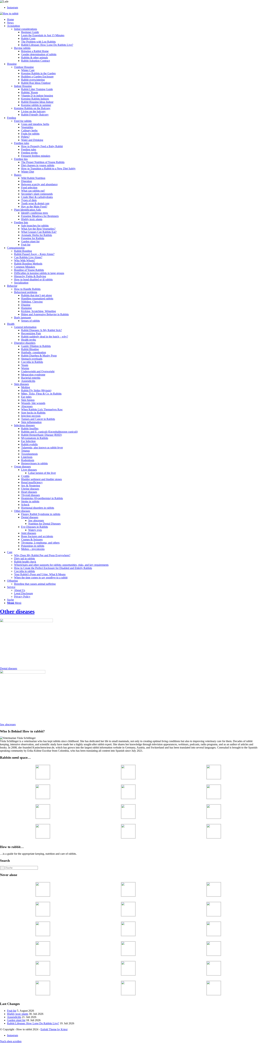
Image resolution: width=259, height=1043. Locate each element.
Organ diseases (22, 466)
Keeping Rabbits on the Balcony (32, 108)
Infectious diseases (24, 425)
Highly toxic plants (17, 1013)
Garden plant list (16, 1020)
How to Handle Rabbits (27, 288)
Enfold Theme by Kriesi (54, 1029)
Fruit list (11, 1010)
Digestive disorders (24, 342)
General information (25, 327)
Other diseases (22, 510)
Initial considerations (25, 28)
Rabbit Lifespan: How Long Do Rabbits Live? (33, 1023)
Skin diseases (21, 384)
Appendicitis (14, 1017)
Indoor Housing (23, 86)
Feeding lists (21, 222)
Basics (17, 174)
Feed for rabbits (23, 120)
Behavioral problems (25, 292)
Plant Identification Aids (27, 209)
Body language (22, 317)
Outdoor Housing (24, 67)
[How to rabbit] (9, 13)
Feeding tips (21, 158)
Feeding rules (21, 143)
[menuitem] (133, 19)
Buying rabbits (22, 48)
